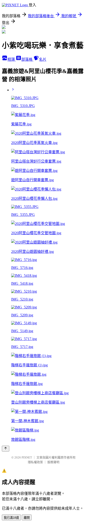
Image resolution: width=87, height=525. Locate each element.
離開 (27, 517)
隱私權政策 (35, 462)
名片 (42, 59)
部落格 (27, 59)
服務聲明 (53, 462)
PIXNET (27, 457)
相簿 (11, 59)
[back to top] (5, 448)
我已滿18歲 (11, 517)
